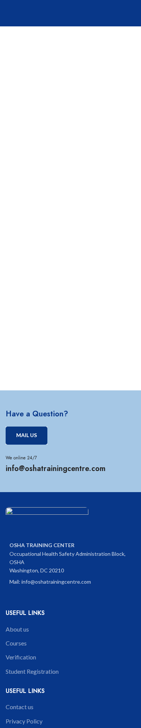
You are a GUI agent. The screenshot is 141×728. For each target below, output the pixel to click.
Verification (21, 657)
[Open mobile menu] (132, 13)
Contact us (19, 706)
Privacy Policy (24, 721)
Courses (16, 643)
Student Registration (32, 671)
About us (17, 629)
